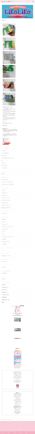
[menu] (32, 1)
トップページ (4, 426)
